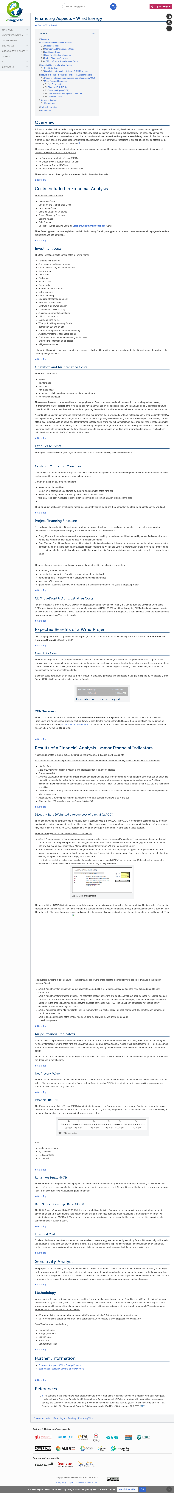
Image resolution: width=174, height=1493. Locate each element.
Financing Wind (85, 1418)
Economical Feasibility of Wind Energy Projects (61, 1369)
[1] (79, 143)
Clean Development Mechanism (89, 226)
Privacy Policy (60, 1483)
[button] (127, 1489)
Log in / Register (162, 6)
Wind (48, 1418)
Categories (39, 1418)
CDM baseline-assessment (75, 724)
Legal (71, 1483)
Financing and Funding (64, 1418)
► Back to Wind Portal (46, 25)
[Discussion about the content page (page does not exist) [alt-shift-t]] (169, 16)
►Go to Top (40, 180)
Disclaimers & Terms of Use (86, 1483)
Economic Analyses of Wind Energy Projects (59, 1365)
